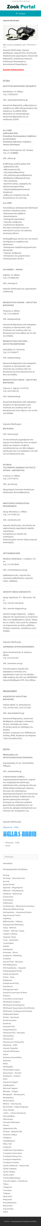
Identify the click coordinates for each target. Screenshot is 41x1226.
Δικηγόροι (7, 958)
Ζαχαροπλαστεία (10, 1029)
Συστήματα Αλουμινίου (12, 1156)
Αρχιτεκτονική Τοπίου (12, 915)
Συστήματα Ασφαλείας (12, 1159)
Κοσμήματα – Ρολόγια (11, 1076)
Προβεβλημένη (9, 1141)
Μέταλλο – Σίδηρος (10, 1091)
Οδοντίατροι (8, 1119)
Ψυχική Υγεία (8, 1209)
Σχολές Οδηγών (9, 1172)
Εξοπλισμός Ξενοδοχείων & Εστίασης (17, 1011)
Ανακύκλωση (8, 900)
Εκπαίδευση (8, 986)
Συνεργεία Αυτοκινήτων (12, 1153)
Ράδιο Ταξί (7, 1144)
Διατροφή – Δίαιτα (10, 952)
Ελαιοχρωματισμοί (10, 989)
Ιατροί (7, 845)
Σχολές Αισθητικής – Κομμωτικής (16, 1165)
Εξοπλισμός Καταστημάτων (14, 1005)
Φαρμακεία (7, 1199)
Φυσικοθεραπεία (9, 1202)
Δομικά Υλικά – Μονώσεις (13, 961)
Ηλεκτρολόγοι (8, 1036)
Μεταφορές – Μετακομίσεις (14, 1094)
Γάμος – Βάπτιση (9, 927)
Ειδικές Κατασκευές (10, 974)
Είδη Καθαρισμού (10, 965)
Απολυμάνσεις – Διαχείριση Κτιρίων (17, 912)
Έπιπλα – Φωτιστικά (11, 1017)
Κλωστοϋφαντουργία (11, 1070)
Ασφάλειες (7, 918)
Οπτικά (6, 1125)
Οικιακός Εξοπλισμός (11, 1122)
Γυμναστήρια (8, 943)
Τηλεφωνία (7, 1187)
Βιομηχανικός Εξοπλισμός (13, 924)
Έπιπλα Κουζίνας (10, 1020)
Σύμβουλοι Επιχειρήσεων (13, 1150)
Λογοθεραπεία (8, 1085)
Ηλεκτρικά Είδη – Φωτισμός (14, 1032)
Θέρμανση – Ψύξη (12, 842)
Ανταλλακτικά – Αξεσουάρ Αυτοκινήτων (18, 906)
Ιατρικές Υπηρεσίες (10, 1048)
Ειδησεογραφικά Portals (12, 971)
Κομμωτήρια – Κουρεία (12, 1073)
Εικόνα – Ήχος (8, 977)
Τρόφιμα (6, 1193)
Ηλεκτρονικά (8, 1039)
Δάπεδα (6, 946)
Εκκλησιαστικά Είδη (11, 983)
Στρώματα (7, 1147)
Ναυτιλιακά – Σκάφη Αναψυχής (15, 1107)
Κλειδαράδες (8, 1066)
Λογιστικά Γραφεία (10, 1082)
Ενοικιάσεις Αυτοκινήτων (13, 999)
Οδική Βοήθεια (9, 1116)
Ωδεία (5, 1212)
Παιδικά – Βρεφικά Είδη (12, 1131)
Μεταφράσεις (8, 1097)
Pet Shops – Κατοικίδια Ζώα (14, 878)
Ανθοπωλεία (8, 903)
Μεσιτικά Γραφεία (10, 1088)
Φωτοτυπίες (8, 1205)
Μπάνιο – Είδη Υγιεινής (12, 1104)
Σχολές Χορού (8, 1175)
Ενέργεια (6, 995)
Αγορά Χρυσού (9, 884)
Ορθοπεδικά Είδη (10, 1128)
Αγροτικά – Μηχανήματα (13, 887)
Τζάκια (6, 1184)
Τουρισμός (7, 1190)
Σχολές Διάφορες (10, 1168)
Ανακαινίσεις (8, 897)
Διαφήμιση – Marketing (12, 955)
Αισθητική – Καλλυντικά (12, 894)
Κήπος (5, 1063)
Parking (6, 875)
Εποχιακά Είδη (9, 1026)
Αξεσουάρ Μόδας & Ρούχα (13, 909)
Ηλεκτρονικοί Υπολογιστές (13, 1042)
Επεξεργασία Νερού (11, 1014)
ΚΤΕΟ (5, 1079)
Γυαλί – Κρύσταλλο (10, 940)
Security (6, 881)
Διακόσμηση (8, 949)
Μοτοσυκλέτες (8, 1100)
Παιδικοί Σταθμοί (10, 1134)
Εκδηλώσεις (7, 980)
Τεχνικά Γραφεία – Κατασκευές (15, 1181)
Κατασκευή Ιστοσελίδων (12, 1057)
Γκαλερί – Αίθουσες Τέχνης (13, 931)
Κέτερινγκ (7, 1060)
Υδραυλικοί (7, 1196)
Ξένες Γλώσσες (8, 1110)
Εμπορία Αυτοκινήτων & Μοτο (15, 992)
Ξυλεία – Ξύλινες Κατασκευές (14, 1113)
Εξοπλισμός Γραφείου (11, 1002)
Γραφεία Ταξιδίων (10, 934)
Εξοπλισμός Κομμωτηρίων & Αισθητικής (19, 1008)
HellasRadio (8, 863)
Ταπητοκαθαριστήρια (11, 1178)
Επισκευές (7, 1023)
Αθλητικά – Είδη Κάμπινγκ (13, 890)
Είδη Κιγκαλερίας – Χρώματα (14, 968)
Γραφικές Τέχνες (9, 937)
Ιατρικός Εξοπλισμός (11, 1051)
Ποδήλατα (7, 1137)
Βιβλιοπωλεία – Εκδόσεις (13, 921)
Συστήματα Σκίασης (11, 1162)
